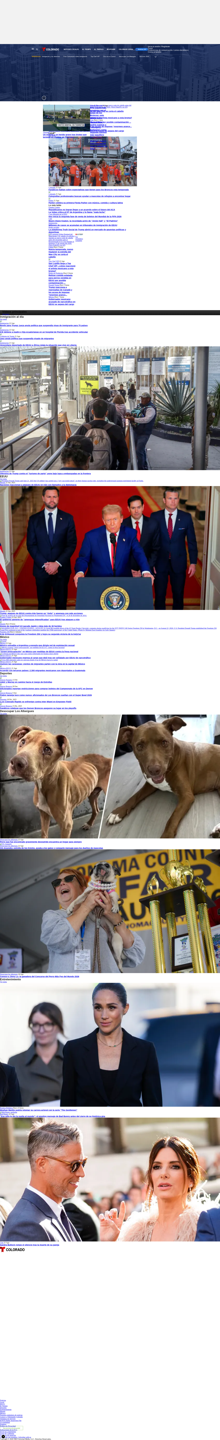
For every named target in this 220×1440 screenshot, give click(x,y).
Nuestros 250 (5, 632)
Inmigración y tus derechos (51, 56)
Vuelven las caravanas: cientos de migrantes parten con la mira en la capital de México (42, 664)
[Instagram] (71, 1350)
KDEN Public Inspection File (10, 1421)
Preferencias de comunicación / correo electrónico (168, 50)
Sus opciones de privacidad (11, 1428)
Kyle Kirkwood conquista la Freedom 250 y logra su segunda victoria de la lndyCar (40, 634)
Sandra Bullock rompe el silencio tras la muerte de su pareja (29, 1245)
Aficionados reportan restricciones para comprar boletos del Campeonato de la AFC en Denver (46, 688)
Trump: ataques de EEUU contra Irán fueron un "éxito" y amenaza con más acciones (41, 613)
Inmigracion (53, 223)
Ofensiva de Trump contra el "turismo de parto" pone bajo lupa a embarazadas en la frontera (45, 473)
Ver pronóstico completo (79, 239)
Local (2, 1402)
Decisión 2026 (144, 56)
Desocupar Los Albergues (127, 56)
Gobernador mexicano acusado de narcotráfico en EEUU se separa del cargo (62, 301)
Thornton (46, 132)
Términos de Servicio (7, 1419)
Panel (150, 48)
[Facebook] (71, 1301)
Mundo (3, 483)
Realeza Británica (6, 1108)
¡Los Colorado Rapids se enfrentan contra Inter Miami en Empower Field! (36, 702)
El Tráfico (98, 49)
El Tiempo (4, 1406)
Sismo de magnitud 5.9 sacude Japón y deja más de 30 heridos (31, 626)
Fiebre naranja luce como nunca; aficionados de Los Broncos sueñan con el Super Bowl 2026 (46, 695)
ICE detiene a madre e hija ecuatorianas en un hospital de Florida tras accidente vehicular (44, 332)
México (52, 297)
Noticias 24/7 (142, 49)
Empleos (3, 1424)
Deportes (3, 699)
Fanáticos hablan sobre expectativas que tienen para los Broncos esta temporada (89, 190)
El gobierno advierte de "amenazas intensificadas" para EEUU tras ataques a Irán (40, 619)
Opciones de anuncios (8, 1435)
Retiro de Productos (56, 273)
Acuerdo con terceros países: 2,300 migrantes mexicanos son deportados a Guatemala (42, 670)
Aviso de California (7, 1433)
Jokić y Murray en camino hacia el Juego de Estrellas (26, 682)
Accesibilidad (5, 1422)
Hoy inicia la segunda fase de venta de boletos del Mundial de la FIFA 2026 (85, 216)
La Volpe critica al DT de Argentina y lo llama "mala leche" (77, 212)
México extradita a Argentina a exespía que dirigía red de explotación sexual (37, 645)
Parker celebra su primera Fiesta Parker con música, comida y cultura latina (86, 203)
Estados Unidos (96, 137)
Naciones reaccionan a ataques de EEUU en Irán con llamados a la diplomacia (38, 485)
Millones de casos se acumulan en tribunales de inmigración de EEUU (83, 225)
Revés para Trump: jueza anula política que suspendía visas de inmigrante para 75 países (44, 325)
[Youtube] (71, 1399)
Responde (111, 49)
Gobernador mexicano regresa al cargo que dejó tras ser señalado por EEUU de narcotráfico (45, 658)
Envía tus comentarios (8, 1432)
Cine (92, 120)
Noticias (3, 1400)
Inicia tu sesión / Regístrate (159, 46)
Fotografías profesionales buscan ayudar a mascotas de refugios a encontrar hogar (90, 196)
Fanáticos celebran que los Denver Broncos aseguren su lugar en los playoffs (38, 708)
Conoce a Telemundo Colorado (11, 1417)
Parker (51, 201)
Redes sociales (54, 227)
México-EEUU (6, 649)
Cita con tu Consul (109, 56)
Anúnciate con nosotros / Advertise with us (15, 1437)
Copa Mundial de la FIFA (58, 214)
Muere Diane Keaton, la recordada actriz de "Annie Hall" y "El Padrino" (83, 221)
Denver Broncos (96, 106)
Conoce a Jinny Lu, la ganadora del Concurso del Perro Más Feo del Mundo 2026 (39, 976)
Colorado (52, 187)
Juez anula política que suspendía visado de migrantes (27, 338)
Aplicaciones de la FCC (8, 1430)
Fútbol (51, 247)
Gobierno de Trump (7, 336)
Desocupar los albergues (9, 840)
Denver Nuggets (6, 680)
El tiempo (86, 49)
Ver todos (5, 314)
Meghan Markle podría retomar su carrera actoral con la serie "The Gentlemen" (38, 1110)
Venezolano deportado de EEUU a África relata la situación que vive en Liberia (38, 345)
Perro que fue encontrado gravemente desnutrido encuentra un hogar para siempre (41, 842)
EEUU (2, 1404)
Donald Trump (54, 285)
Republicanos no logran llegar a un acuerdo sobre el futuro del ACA (82, 210)
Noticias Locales (71, 49)
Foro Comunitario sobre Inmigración (75, 56)
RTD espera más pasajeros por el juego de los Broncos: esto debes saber (98, 113)
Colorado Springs (127, 49)
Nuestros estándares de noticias (11, 1415)
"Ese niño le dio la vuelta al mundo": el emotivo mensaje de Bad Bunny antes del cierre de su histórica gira (52, 1116)
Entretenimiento (5, 1410)
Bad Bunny (4, 1114)
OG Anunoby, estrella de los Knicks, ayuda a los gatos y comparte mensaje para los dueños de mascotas (51, 848)
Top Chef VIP (95, 56)
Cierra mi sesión (154, 52)
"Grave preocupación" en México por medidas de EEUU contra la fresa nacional (39, 651)
